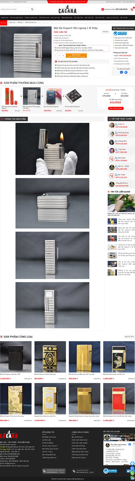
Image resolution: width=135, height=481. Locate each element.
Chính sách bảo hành (79, 449)
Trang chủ (4, 17)
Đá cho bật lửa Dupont (72, 106)
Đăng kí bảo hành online (80, 452)
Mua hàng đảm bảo (129, 2)
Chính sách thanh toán (79, 440)
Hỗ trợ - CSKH (123, 166)
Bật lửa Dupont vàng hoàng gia (45, 374)
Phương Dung (123, 133)
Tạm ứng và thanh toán (80, 455)
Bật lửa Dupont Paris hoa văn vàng (12, 416)
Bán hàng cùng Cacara (50, 449)
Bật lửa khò (89, 17)
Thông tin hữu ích (5, 2)
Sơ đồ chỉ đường (47, 443)
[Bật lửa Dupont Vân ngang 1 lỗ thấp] (26, 52)
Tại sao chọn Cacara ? (50, 446)
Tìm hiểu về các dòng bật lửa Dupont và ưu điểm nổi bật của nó (126, 238)
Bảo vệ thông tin (77, 437)
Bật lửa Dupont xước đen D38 (10, 374)
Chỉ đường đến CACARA (19, 2)
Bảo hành (122, 158)
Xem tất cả (129, 336)
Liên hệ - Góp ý (47, 452)
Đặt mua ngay (116, 108)
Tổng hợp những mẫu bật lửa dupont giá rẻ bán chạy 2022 (126, 221)
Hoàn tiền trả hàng (78, 446)
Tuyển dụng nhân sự (49, 458)
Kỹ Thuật (121, 175)
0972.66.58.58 (132, 476)
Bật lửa (3, 23)
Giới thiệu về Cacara (49, 437)
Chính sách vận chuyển (79, 443)
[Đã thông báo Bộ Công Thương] (123, 33)
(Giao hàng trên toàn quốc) (76, 55)
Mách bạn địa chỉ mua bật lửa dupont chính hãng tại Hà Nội (126, 230)
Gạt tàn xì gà (78, 17)
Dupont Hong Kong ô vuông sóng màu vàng (84, 416)
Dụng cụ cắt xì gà (112, 17)
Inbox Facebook (108, 466)
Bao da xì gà (55, 17)
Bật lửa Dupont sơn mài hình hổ (114, 374)
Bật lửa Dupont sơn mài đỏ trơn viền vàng (117, 416)
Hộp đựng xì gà (44, 17)
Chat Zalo (132, 472)
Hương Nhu (122, 141)
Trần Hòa (121, 149)
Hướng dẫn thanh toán (121, 61)
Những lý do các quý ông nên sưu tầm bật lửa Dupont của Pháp (126, 272)
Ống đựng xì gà (67, 17)
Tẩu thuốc (124, 17)
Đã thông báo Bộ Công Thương (109, 475)
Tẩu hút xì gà (99, 17)
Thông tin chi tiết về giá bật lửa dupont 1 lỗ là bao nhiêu (126, 247)
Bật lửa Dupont (30, 22)
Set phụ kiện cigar (16, 17)
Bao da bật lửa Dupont (51, 106)
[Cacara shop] (67, 9)
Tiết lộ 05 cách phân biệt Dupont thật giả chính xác (126, 264)
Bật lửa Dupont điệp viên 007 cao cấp (81, 374)
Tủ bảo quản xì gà (30, 17)
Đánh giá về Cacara (79, 458)
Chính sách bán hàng (121, 58)
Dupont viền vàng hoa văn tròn (44, 416)
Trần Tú (121, 124)
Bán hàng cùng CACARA (113, 2)
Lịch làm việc (46, 440)
